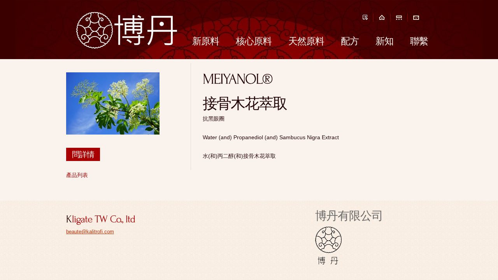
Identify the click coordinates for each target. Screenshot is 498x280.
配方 (350, 41)
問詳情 (83, 154)
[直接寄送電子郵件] (416, 17)
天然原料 (306, 41)
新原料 (205, 41)
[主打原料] (399, 17)
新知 (384, 41)
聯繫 (419, 41)
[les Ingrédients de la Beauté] (126, 30)
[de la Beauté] (355, 228)
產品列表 (77, 175)
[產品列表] (365, 17)
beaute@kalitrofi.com (90, 231)
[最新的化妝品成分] (382, 17)
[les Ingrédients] (328, 228)
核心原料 (254, 41)
